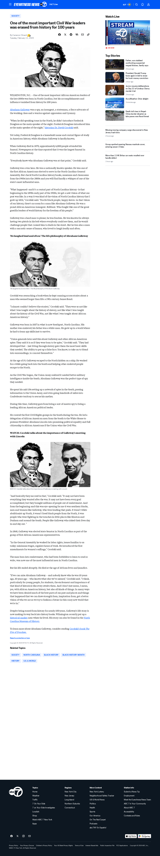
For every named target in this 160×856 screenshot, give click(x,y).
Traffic (35, 800)
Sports (92, 812)
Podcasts (93, 824)
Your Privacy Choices (27, 845)
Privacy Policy (13, 845)
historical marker (19, 617)
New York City (70, 792)
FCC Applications (122, 845)
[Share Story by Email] (82, 34)
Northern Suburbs (72, 804)
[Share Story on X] (65, 34)
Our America (95, 816)
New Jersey (69, 796)
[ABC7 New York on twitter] (17, 836)
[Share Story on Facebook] (59, 34)
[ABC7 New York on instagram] (23, 836)
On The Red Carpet (98, 820)
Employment (129, 796)
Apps (34, 824)
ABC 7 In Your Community (135, 804)
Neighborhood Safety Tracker (102, 796)
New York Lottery (97, 792)
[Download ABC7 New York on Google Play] (144, 836)
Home (34, 792)
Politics (93, 804)
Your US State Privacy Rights (63, 845)
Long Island (69, 800)
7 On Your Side (38, 804)
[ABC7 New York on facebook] (11, 836)
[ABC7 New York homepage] (30, 4)
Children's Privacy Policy (44, 845)
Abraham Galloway (20, 109)
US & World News (97, 800)
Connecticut (70, 808)
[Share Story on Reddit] (71, 34)
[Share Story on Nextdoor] (77, 34)
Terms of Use (79, 845)
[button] (10, 4)
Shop (34, 816)
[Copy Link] (88, 34)
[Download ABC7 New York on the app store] (131, 836)
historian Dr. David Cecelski (59, 127)
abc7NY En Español (98, 828)
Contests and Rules (132, 816)
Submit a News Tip (132, 792)
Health (92, 808)
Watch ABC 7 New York (42, 820)
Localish (35, 812)
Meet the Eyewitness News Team (137, 800)
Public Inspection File (107, 845)
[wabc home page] (16, 792)
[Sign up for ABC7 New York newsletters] (29, 836)
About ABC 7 (129, 808)
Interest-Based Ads (92, 845)
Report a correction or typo (20, 638)
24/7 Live (53, 4)
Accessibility (129, 812)
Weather (35, 796)
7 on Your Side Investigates (43, 808)
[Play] (127, 32)
